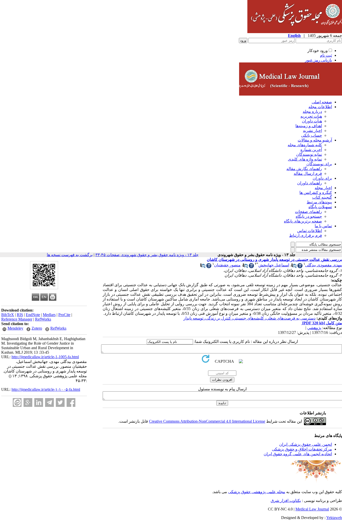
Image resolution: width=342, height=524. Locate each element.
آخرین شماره (311, 149)
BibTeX (7, 315)
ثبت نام (326, 55)
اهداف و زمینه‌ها (308, 126)
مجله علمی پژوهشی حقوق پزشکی (256, 492)
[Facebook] (71, 402)
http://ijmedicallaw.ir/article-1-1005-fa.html (45, 357)
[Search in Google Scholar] (299, 267)
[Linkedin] (38, 402)
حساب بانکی (311, 135)
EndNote (33, 315)
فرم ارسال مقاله (308, 173)
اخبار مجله (323, 188)
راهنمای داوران (309, 183)
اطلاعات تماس (309, 231)
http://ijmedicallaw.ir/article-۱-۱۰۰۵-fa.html (46, 389)
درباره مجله (312, 111)
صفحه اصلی (322, 102)
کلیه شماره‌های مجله (305, 145)
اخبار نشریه (312, 130)
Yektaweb (334, 517)
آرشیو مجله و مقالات (315, 140)
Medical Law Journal (312, 509)
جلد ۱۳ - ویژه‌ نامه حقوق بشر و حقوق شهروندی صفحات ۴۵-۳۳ (147, 255)
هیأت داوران (312, 121)
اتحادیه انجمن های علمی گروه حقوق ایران (298, 454)
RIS (20, 315)
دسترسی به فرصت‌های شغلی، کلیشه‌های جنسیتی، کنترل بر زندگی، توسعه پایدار (249, 318)
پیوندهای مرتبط (319, 202)
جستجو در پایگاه (309, 216)
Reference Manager (16, 319)
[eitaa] (17, 402)
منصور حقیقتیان (227, 265)
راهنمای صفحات (308, 211)
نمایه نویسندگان (309, 154)
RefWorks (43, 319)
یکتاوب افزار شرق (286, 500)
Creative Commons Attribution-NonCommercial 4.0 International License (207, 421)
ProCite (64, 315)
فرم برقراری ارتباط (305, 235)
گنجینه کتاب (322, 197)
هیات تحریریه (311, 116)
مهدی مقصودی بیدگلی (323, 265)
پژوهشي (314, 328)
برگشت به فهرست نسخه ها (70, 255)
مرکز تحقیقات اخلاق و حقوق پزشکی (302, 449)
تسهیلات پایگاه (320, 207)
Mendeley (15, 328)
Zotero (37, 328)
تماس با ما (323, 226)
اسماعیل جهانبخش (273, 265)
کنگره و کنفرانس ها (315, 192)
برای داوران (322, 178)
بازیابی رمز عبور (318, 60)
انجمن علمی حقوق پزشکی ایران (305, 444)
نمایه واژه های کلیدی (305, 159)
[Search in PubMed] (293, 267)
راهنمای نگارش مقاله (304, 169)
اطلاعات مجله (320, 107)
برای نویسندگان (319, 164)
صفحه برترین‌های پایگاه (303, 221)
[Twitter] (60, 402)
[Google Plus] (28, 402)
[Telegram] (49, 402)
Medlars (49, 315)
